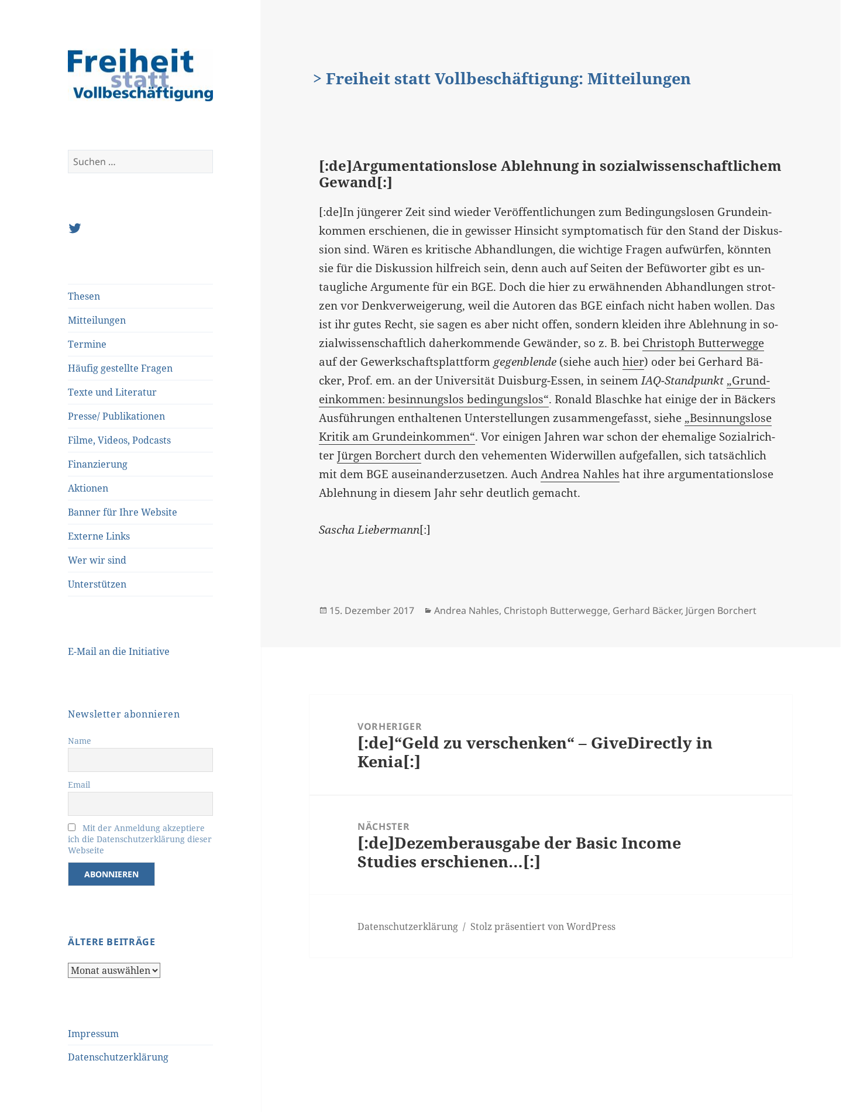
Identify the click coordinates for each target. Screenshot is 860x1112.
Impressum (93, 1033)
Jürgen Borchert (379, 455)
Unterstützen (97, 584)
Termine (87, 344)
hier (633, 361)
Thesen (84, 296)
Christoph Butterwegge (703, 343)
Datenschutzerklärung (118, 1057)
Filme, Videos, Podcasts (119, 440)
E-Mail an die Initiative (119, 651)
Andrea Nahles (580, 474)
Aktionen (88, 488)
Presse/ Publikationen (116, 416)
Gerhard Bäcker (647, 610)
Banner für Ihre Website (122, 512)
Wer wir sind (97, 560)
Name (79, 740)
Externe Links (99, 536)
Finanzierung (98, 464)
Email (79, 784)
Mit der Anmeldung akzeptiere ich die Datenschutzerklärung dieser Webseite (140, 839)
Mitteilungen (97, 320)
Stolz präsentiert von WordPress (542, 926)
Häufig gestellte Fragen (120, 368)
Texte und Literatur (112, 392)
